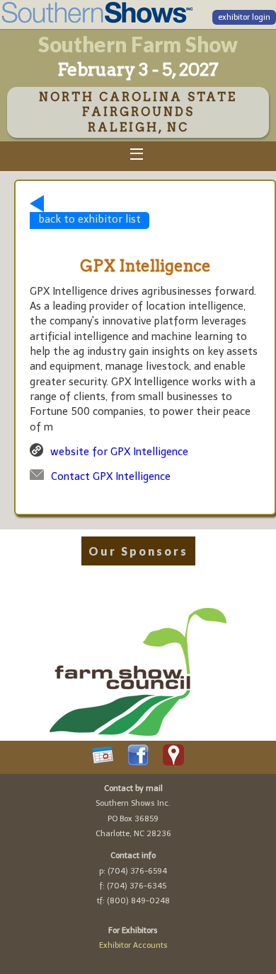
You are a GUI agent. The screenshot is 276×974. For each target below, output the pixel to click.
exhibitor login (244, 17)
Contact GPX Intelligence (111, 476)
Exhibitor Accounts (133, 945)
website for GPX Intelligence (119, 451)
